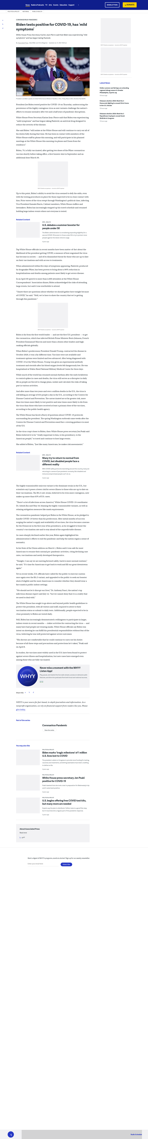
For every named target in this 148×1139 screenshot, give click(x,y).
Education (63, 5)
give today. (21, 709)
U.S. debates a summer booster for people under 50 (61, 226)
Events (55, 5)
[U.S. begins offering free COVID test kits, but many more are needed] (28, 807)
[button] (11, 1134)
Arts (50, 5)
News (28, 5)
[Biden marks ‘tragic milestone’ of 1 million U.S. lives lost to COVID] (28, 759)
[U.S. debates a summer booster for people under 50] (28, 231)
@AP (23, 837)
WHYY (13, 5)
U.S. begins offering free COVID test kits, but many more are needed (64, 802)
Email (33, 692)
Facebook (25, 692)
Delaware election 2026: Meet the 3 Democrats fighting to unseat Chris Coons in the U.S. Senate (114, 103)
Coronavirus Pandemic (26, 20)
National (26, 11)
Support (71, 5)
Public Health (37, 11)
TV (46, 5)
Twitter (29, 692)
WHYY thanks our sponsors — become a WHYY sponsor (51, 188)
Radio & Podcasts (37, 5)
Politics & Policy (13, 11)
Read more (23, 833)
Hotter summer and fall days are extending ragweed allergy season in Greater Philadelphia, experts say (114, 90)
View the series (49, 730)
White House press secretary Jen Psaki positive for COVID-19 (63, 779)
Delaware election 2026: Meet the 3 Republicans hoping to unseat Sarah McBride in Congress (112, 115)
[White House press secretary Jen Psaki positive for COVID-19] (28, 784)
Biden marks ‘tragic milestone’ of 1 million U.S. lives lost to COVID (64, 754)
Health (48, 222)
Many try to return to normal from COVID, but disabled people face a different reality (60, 461)
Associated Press (23, 43)
